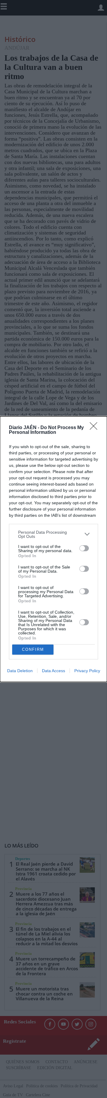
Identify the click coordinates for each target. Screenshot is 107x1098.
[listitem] (53, 534)
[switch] (84, 548)
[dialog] (53, 549)
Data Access (53, 670)
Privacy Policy (87, 670)
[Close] (95, 428)
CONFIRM (33, 649)
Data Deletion (20, 670)
